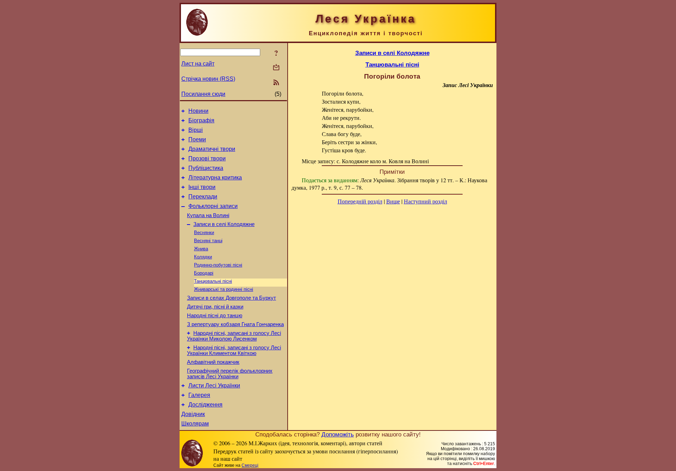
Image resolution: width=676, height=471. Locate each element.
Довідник (193, 414)
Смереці (250, 465)
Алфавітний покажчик (213, 362)
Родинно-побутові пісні (218, 265)
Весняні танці (208, 240)
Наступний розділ (425, 201)
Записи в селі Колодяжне (224, 224)
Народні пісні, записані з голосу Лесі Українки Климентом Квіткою (234, 350)
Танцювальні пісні (213, 281)
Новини (198, 111)
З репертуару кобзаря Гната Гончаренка (235, 324)
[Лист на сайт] (276, 68)
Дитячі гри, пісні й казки (215, 307)
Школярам (195, 424)
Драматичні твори (211, 149)
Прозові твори (207, 158)
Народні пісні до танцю (214, 315)
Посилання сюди (203, 94)
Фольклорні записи (213, 206)
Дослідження (205, 405)
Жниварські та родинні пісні (223, 289)
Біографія (201, 120)
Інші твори (201, 187)
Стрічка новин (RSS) (208, 79)
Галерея (199, 395)
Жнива (201, 248)
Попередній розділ (360, 201)
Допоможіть (337, 434)
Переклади (202, 197)
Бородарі (203, 273)
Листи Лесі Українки (214, 386)
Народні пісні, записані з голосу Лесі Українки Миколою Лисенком (234, 336)
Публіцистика (205, 168)
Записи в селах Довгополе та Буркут (231, 298)
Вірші (195, 130)
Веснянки (204, 232)
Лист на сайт (197, 64)
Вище (393, 201)
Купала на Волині (208, 215)
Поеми (197, 139)
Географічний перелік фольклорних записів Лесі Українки (230, 373)
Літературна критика (215, 178)
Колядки (203, 256)
